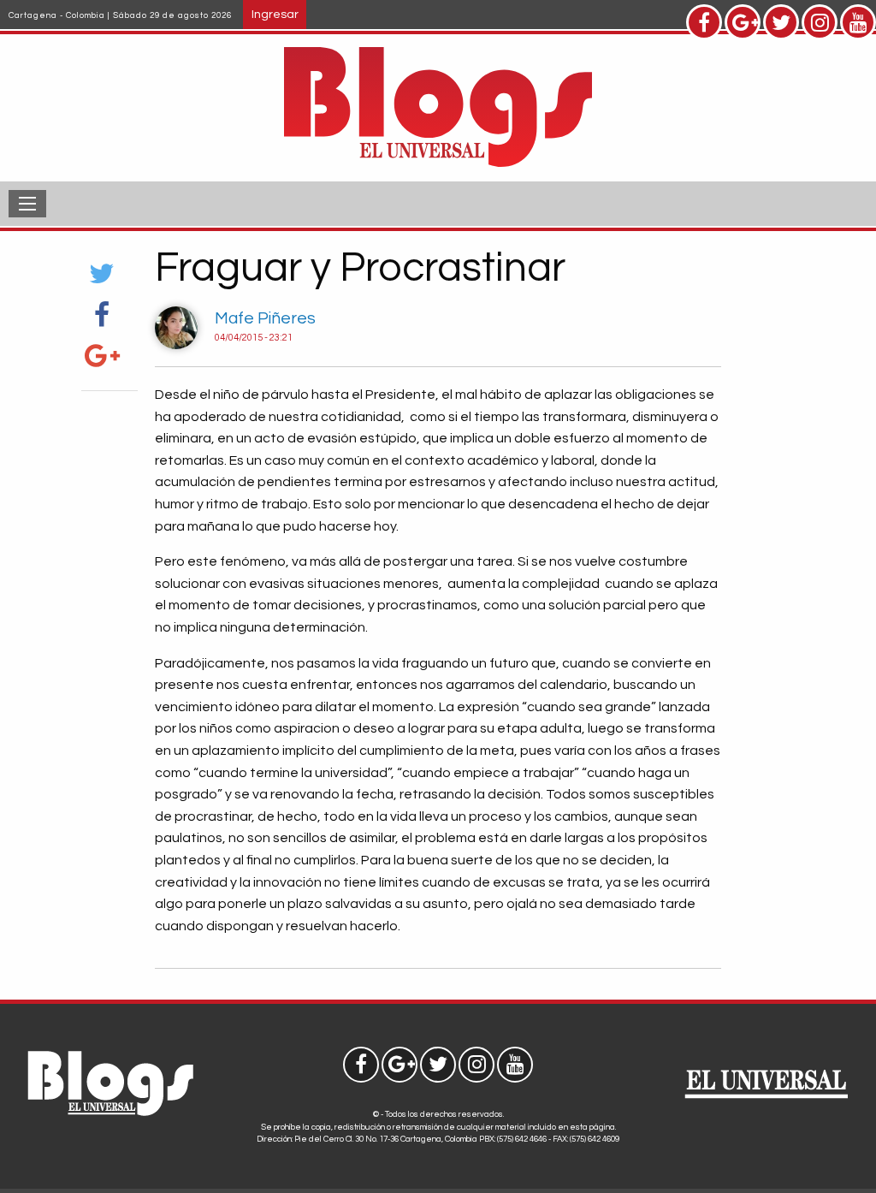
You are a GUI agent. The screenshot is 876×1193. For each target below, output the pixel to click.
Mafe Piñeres (265, 318)
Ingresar (275, 14)
